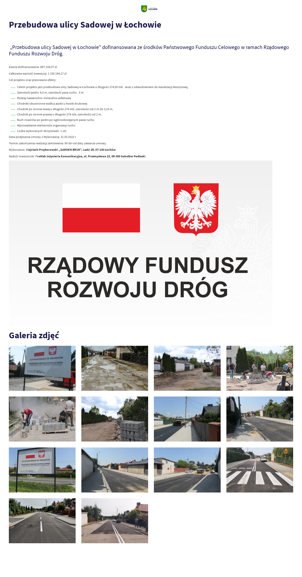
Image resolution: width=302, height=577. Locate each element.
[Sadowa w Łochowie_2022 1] (187, 469)
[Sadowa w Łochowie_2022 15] (42, 520)
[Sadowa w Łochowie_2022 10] (187, 368)
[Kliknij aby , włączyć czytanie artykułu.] (12, 37)
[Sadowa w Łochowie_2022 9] (259, 368)
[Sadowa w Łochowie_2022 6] (187, 419)
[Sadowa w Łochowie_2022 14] (259, 469)
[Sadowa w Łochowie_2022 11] (114, 368)
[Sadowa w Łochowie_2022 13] (114, 520)
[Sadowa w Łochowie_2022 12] (42, 368)
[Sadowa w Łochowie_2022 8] (42, 419)
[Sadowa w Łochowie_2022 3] (42, 469)
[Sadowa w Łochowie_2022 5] (259, 419)
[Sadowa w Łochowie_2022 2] (114, 469)
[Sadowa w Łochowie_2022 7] (114, 419)
